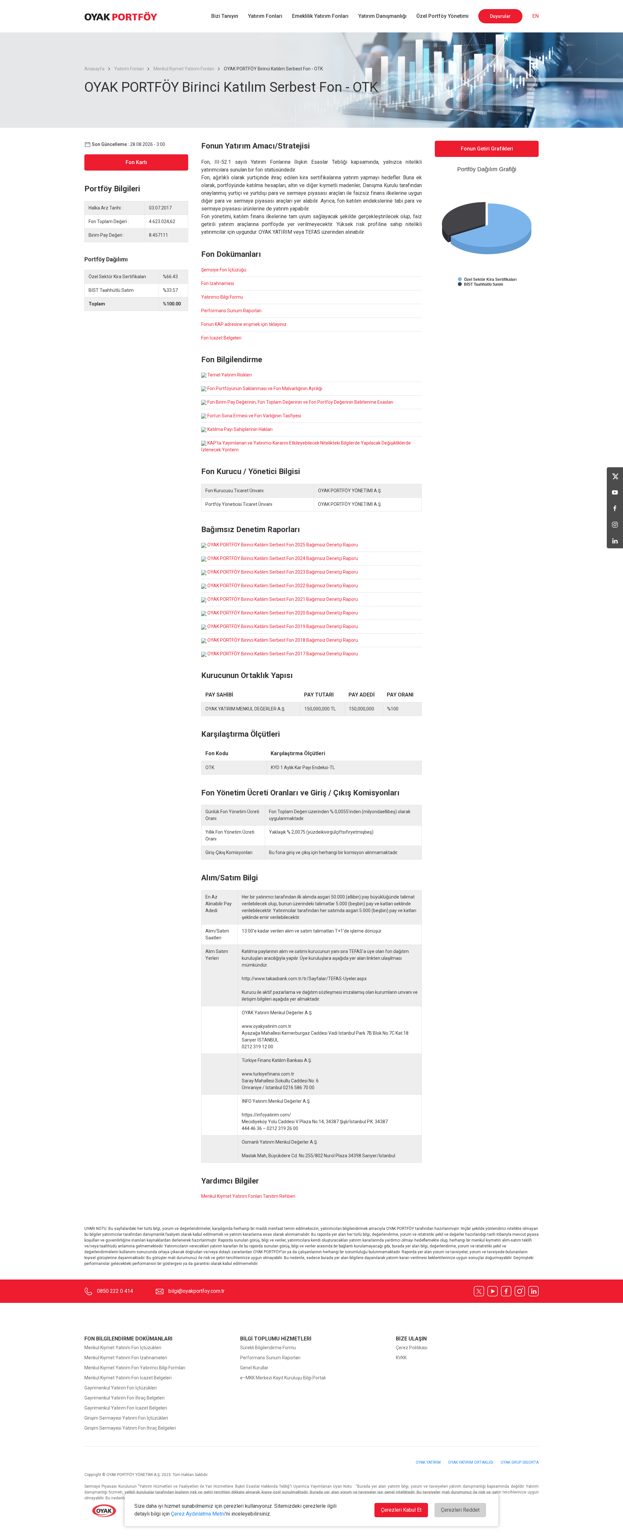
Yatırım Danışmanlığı (382, 16)
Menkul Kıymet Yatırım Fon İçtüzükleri (122, 1347)
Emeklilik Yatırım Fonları (320, 16)
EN (535, 16)
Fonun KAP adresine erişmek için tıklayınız (244, 324)
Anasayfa (94, 68)
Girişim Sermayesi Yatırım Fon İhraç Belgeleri (130, 1428)
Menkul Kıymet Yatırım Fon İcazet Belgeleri (128, 1377)
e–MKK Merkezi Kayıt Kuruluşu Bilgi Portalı (283, 1377)
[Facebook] (615, 508)
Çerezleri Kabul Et (401, 1510)
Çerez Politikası (411, 1347)
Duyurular (500, 16)
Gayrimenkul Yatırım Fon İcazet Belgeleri (125, 1408)
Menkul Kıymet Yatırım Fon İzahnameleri (125, 1357)
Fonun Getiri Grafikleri (487, 149)
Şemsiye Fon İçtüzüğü (223, 269)
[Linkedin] (615, 540)
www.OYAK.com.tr (139, 1511)
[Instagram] (615, 524)
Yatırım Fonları (265, 16)
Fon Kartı (136, 162)
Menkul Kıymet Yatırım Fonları (184, 68)
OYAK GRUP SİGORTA (520, 1462)
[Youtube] (615, 491)
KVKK (401, 1357)
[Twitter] (615, 475)
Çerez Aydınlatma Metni (198, 1514)
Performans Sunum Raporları (231, 310)
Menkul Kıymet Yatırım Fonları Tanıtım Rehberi (248, 1196)
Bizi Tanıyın (224, 16)
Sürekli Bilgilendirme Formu (268, 1347)
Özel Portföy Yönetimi (442, 16)
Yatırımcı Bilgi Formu (222, 297)
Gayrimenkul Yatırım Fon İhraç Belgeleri (124, 1397)
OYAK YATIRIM (429, 1462)
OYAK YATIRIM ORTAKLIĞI (471, 1462)
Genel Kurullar (254, 1367)
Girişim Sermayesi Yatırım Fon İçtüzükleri (126, 1418)
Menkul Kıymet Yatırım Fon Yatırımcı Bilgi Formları (134, 1367)
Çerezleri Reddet (460, 1510)
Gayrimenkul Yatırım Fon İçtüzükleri (120, 1387)
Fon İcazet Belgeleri (221, 337)
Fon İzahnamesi (217, 283)
